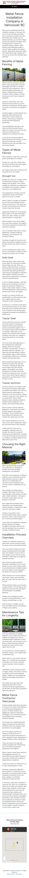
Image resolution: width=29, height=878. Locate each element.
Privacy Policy (10, 874)
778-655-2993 (6, 807)
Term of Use (19, 874)
